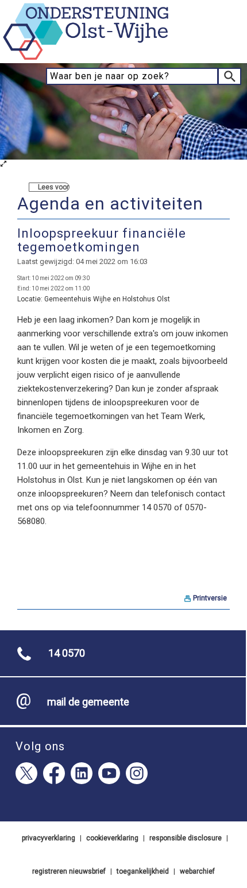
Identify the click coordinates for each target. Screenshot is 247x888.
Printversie (210, 598)
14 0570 (66, 653)
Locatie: (30, 299)
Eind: (23, 288)
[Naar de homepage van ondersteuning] (86, 58)
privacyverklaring (48, 838)
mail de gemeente (88, 702)
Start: (23, 278)
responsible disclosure (185, 838)
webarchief (197, 871)
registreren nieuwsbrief (69, 871)
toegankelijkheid (143, 871)
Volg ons (40, 746)
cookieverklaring (112, 838)
